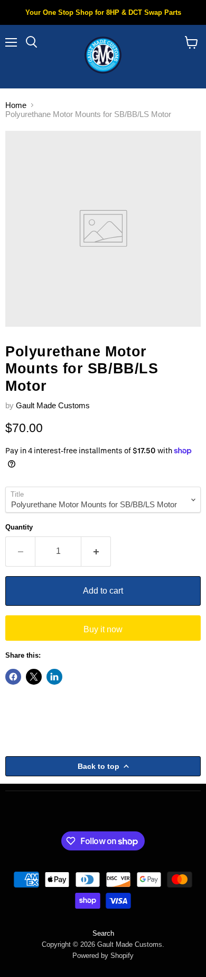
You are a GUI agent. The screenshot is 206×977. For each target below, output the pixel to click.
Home (15, 105)
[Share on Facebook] (13, 677)
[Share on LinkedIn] (54, 677)
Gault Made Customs (53, 405)
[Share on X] (34, 677)
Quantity (19, 527)
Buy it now (103, 629)
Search (103, 933)
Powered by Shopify (103, 956)
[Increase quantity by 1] (96, 551)
